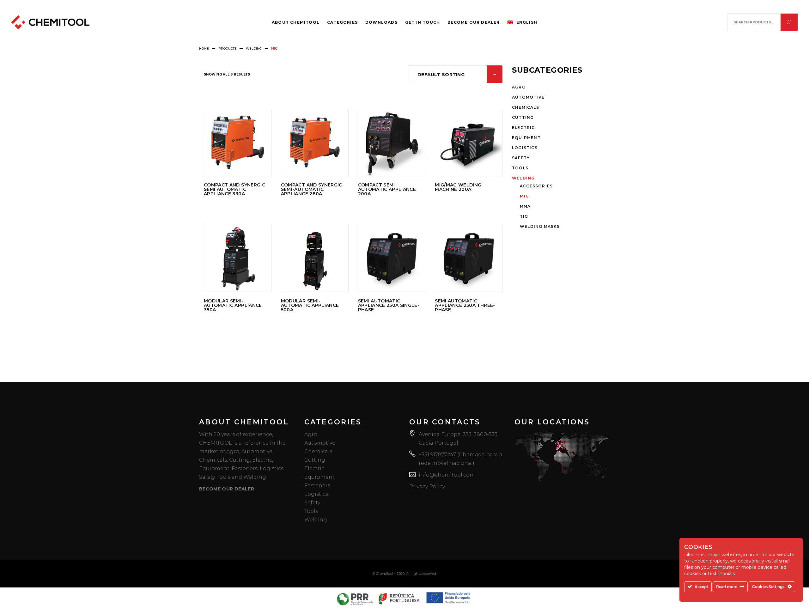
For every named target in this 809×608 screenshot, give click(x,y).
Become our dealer (226, 489)
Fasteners (317, 486)
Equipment (526, 137)
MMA (525, 206)
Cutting (523, 117)
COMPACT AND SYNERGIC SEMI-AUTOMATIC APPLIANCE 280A (311, 189)
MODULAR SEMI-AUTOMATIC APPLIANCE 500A (310, 305)
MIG (524, 196)
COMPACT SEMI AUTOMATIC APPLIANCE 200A (387, 189)
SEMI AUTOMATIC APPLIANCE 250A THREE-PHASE (465, 305)
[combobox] (455, 74)
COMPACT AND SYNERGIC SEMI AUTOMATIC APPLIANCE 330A (234, 189)
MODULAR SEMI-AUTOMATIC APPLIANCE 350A (233, 305)
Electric (523, 127)
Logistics (525, 147)
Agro (519, 87)
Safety (521, 157)
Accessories (536, 186)
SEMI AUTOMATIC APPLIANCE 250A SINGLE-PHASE (389, 305)
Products (227, 48)
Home (204, 48)
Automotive (528, 97)
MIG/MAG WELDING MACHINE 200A (458, 187)
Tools (520, 168)
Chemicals (525, 107)
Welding (254, 48)
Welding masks (540, 226)
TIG (524, 216)
